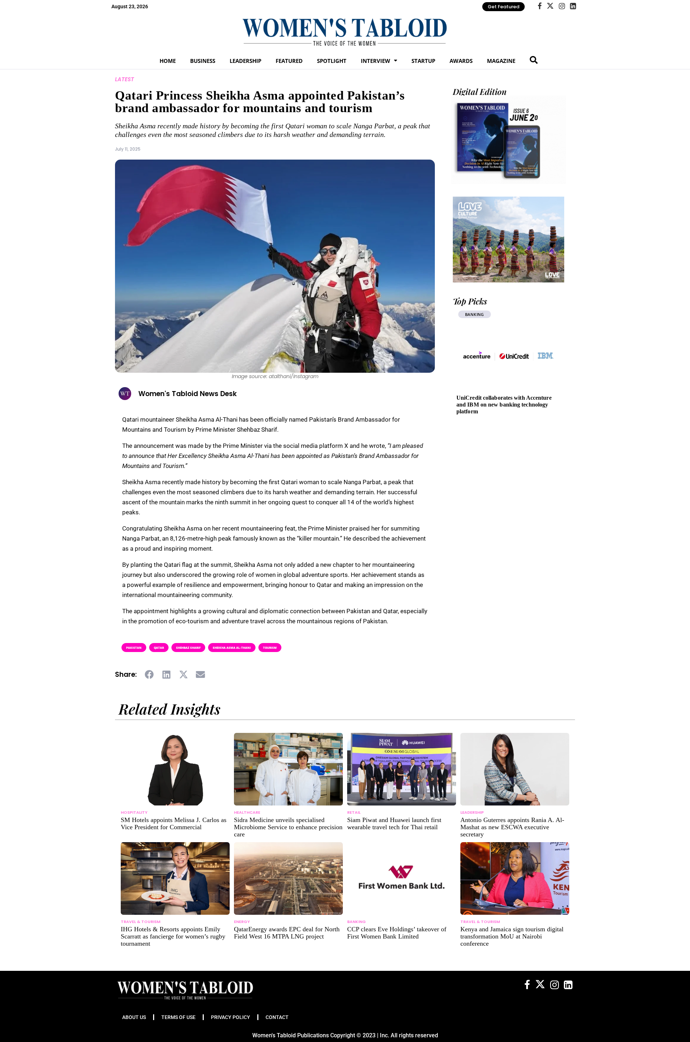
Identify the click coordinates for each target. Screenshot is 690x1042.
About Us (134, 1017)
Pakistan (134, 647)
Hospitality (134, 812)
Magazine (501, 60)
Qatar (159, 647)
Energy (242, 921)
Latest (124, 79)
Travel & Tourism (140, 921)
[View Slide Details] (508, 239)
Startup (423, 60)
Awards (461, 60)
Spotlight (331, 60)
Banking (356, 921)
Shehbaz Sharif (188, 647)
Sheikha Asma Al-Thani (232, 647)
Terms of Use (178, 1017)
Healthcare (247, 812)
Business (202, 60)
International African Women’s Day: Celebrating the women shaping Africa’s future (505, 404)
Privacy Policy (230, 1017)
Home (168, 60)
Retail (353, 812)
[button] (149, 675)
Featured (289, 60)
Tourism (270, 647)
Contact (277, 1017)
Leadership (245, 60)
